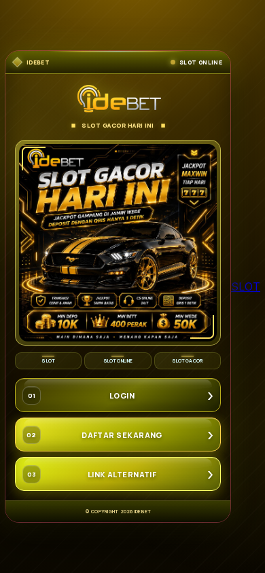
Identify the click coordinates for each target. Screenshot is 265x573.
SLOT (245, 286)
